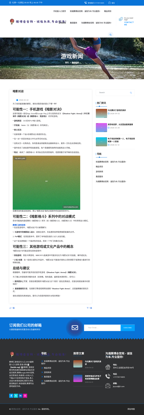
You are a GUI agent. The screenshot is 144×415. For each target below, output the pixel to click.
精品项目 (107, 11)
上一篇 (12, 308)
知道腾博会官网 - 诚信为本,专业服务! (85, 11)
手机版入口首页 (59, 11)
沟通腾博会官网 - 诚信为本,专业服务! (96, 23)
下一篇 (89, 308)
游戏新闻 (62, 23)
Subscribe (128, 328)
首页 (67, 63)
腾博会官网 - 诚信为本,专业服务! (24, 409)
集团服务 (73, 23)
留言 (113, 3)
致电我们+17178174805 (96, 3)
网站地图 (131, 409)
